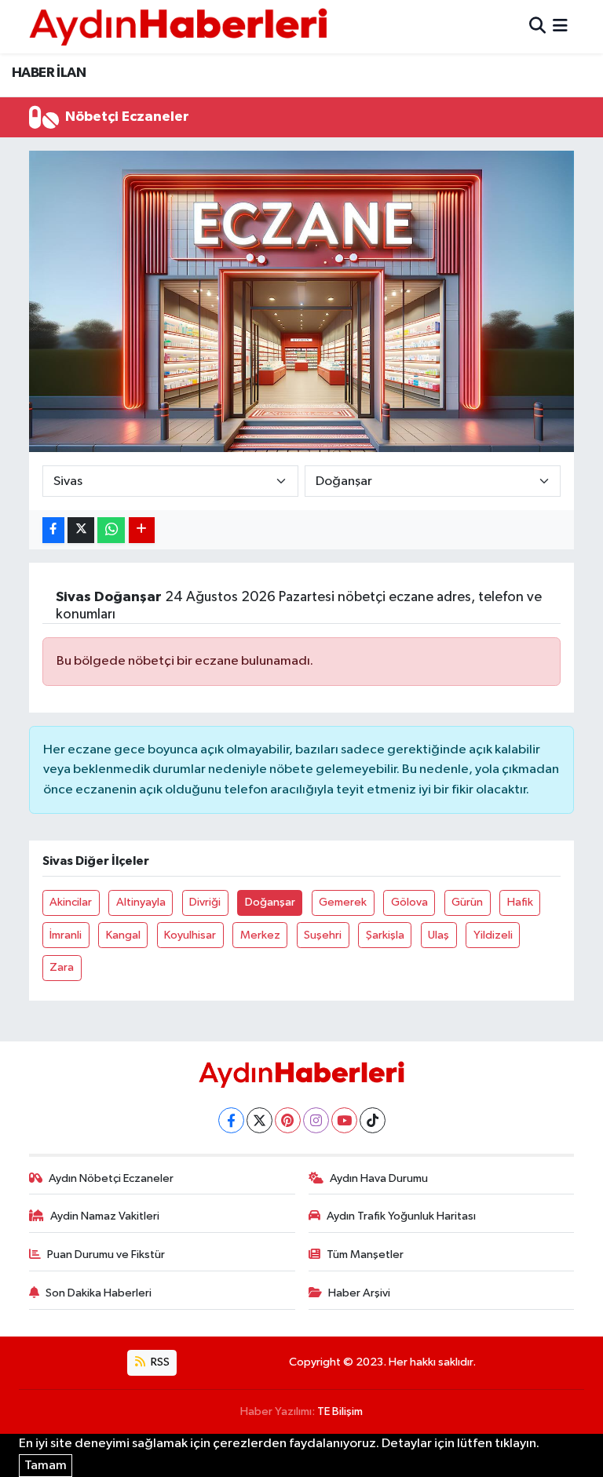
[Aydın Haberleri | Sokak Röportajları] (178, 26)
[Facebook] (231, 1120)
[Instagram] (316, 1120)
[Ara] (537, 26)
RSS (159, 1362)
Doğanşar (270, 902)
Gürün (467, 902)
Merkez (260, 935)
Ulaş (438, 935)
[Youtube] (344, 1120)
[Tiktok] (373, 1120)
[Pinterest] (288, 1120)
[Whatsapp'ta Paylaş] (111, 530)
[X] (259, 1120)
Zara (61, 967)
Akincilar (70, 902)
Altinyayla (141, 902)
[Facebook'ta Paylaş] (53, 530)
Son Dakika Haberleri (99, 1293)
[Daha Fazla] (142, 530)
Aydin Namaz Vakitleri (104, 1216)
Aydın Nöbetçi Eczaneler (111, 1178)
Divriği (205, 902)
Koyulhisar (190, 935)
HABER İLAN (49, 73)
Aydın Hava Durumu (379, 1178)
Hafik (520, 902)
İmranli (65, 935)
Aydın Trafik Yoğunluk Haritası (401, 1216)
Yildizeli (493, 935)
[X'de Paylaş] (81, 530)
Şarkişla (385, 935)
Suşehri (323, 935)
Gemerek (343, 902)
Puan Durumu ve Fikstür (106, 1254)
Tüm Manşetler (365, 1254)
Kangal (123, 935)
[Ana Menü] (560, 26)
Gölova (409, 902)
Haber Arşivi (359, 1293)
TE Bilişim (340, 1411)
